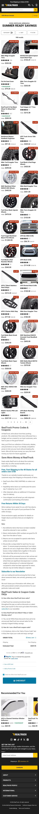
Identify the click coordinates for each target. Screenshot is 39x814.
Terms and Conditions (24, 808)
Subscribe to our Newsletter (13, 571)
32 (26, 422)
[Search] (35, 10)
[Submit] (35, 755)
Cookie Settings (13, 808)
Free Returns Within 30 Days (13, 503)
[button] (19, 775)
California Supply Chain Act (30, 805)
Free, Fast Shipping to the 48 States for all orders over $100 (19, 470)
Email (3, 751)
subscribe (5, 609)
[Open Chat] (29, 5)
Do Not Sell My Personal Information (11, 805)
